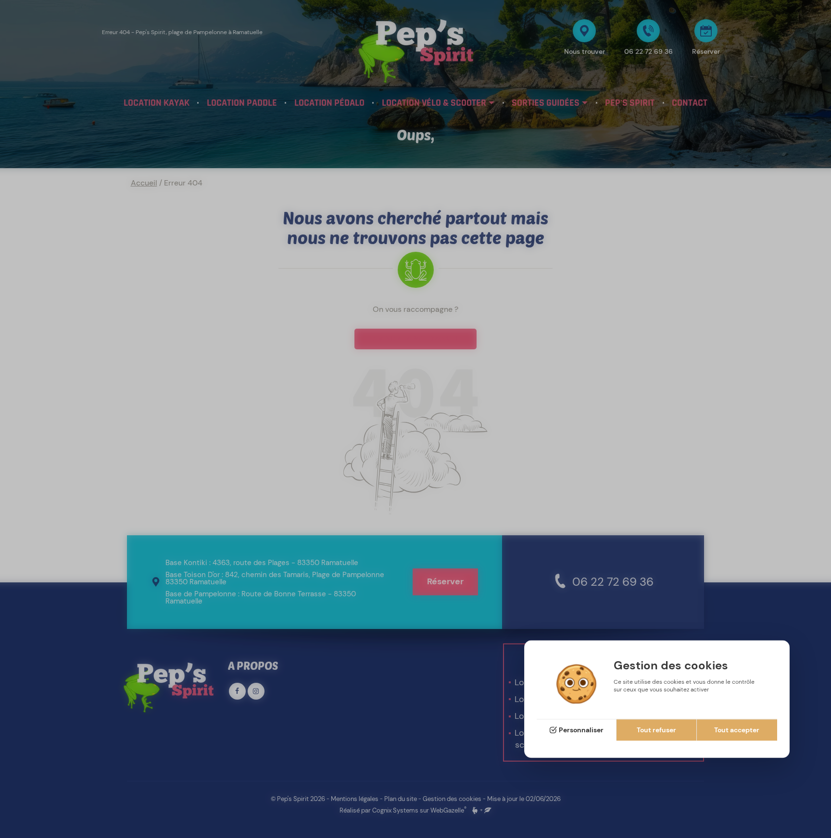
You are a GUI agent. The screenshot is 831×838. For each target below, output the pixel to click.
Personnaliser (581, 730)
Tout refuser (656, 730)
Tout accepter (736, 730)
